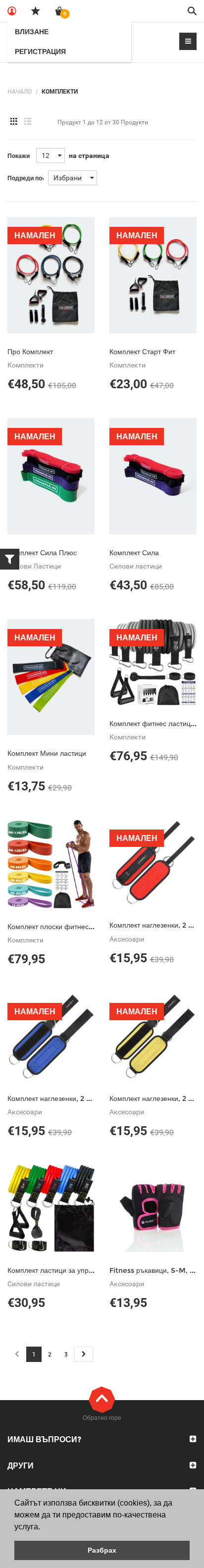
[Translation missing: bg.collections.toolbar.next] (83, 1354)
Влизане (32, 31)
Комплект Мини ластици (46, 753)
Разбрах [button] (102, 1550)
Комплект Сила (134, 552)
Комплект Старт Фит (142, 351)
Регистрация (40, 51)
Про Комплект (30, 351)
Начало (19, 91)
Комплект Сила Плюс (42, 552)
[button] (43, 1527)
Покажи (18, 155)
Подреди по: (25, 178)
